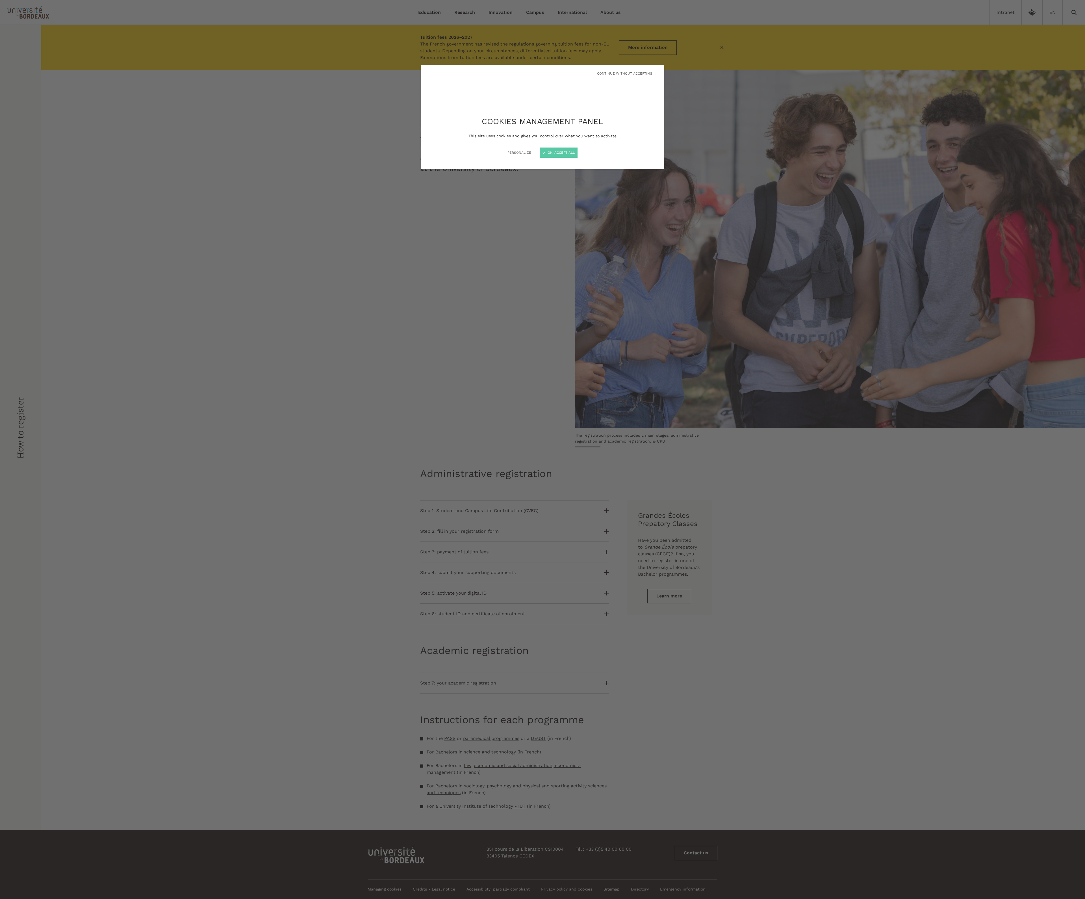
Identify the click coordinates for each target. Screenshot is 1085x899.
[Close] (542, 449)
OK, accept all (560, 153)
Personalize (519, 153)
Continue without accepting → (627, 73)
